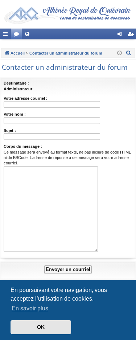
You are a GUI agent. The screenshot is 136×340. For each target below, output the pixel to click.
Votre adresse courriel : (26, 98)
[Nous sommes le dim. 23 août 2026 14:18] (119, 53)
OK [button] (41, 327)
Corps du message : (23, 146)
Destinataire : (16, 83)
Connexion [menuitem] (121, 35)
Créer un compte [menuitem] (132, 35)
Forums (18, 35)
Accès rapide (7, 35)
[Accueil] (68, 14)
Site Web (29, 35)
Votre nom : (15, 114)
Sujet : (10, 130)
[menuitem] (128, 53)
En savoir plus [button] (30, 308)
